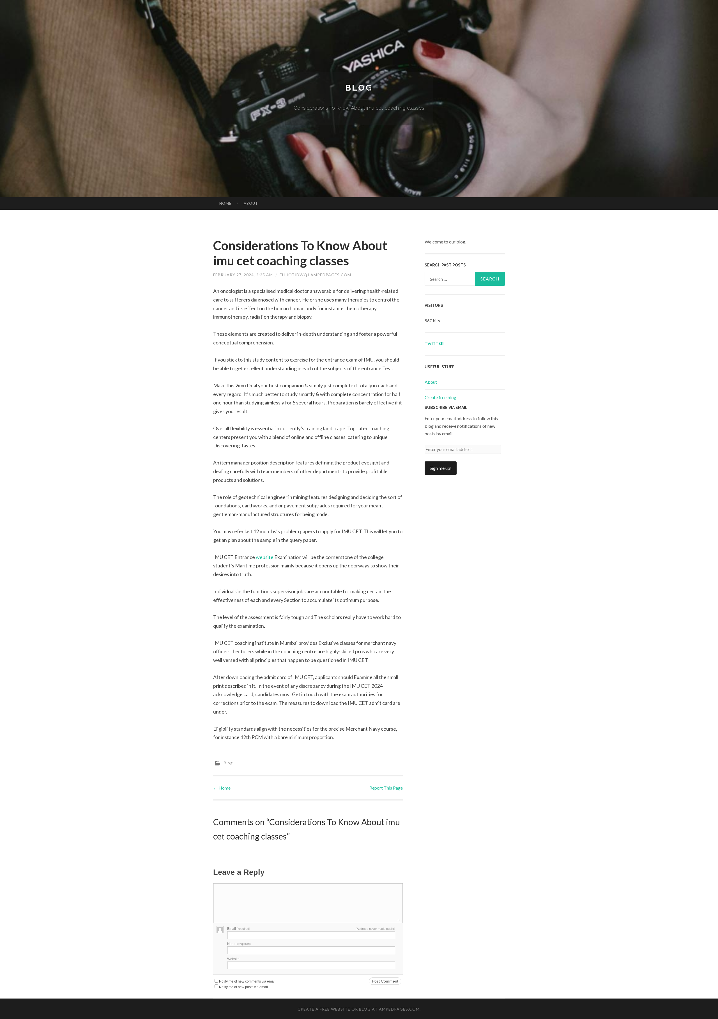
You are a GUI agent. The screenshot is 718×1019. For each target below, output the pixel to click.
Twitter (434, 343)
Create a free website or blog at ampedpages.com (359, 1009)
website (264, 557)
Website (233, 959)
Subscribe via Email (446, 407)
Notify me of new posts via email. (244, 987)
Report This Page (386, 787)
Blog (359, 88)
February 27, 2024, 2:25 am (243, 274)
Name (239, 944)
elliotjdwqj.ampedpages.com (315, 274)
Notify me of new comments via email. (247, 981)
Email (238, 929)
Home (225, 203)
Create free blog (440, 397)
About (251, 203)
